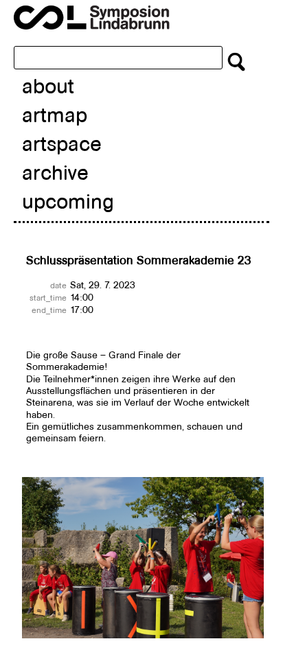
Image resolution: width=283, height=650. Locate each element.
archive (55, 173)
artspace (62, 144)
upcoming (68, 201)
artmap (54, 115)
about (48, 86)
